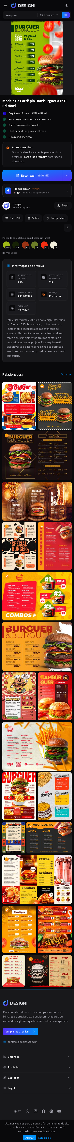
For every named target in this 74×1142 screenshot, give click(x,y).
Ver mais (66, 374)
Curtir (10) (15, 218)
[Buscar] (66, 15)
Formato (49, 15)
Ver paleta (11, 252)
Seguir (65, 205)
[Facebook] (43, 1111)
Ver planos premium (17, 1031)
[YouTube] (59, 1111)
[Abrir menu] (5, 5)
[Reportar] (68, 228)
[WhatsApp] (27, 1111)
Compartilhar (58, 218)
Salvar (35, 218)
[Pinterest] (51, 1111)
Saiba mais (44, 1138)
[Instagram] (35, 1111)
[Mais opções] (67, 175)
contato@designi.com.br (22, 1042)
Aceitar (29, 1138)
